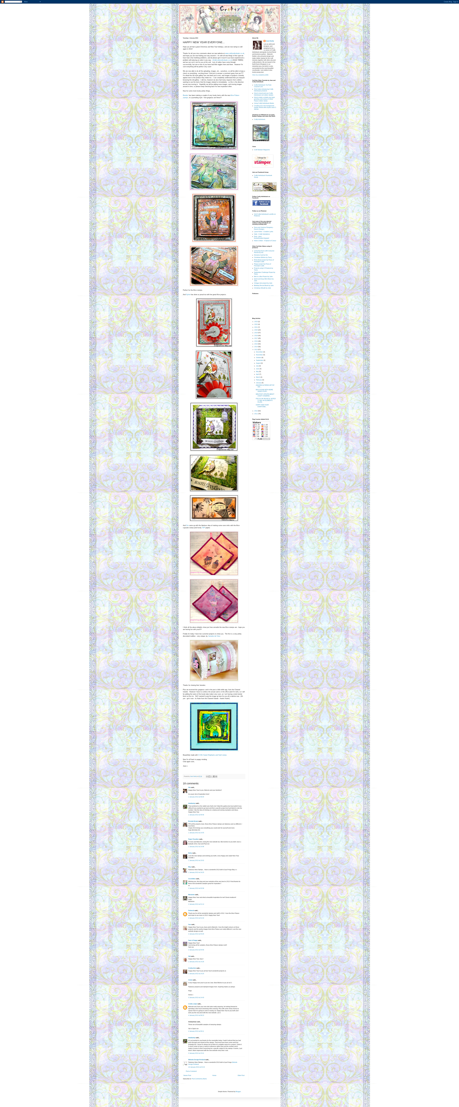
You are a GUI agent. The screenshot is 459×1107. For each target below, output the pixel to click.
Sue (189, 924)
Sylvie (188, 294)
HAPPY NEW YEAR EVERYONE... (262, 405)
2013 (256, 349)
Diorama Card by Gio (261, 255)
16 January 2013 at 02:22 (196, 1067)
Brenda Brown (193, 821)
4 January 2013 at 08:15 (196, 1015)
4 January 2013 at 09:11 (196, 1031)
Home (214, 1075)
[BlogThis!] (209, 776)
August (258, 363)
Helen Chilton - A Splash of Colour (265, 241)
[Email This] (207, 776)
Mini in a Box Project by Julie (263, 276)
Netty (190, 853)
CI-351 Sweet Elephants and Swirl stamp (212, 755)
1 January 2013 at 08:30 (196, 797)
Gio (187, 525)
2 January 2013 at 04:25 (196, 934)
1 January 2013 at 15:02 (196, 860)
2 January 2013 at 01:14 (196, 904)
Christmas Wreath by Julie (262, 288)
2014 (256, 347)
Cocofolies (192, 879)
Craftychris (192, 968)
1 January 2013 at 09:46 (196, 815)
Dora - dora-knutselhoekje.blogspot (261, 237)
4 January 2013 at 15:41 (196, 1053)
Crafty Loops (192, 1004)
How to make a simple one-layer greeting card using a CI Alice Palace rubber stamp (264, 99)
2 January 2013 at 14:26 (196, 962)
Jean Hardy (270, 41)
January (259, 383)
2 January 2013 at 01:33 (196, 918)
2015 (256, 344)
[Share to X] (211, 776)
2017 (256, 338)
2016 (256, 341)
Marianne (191, 894)
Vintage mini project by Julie (263, 283)
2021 (256, 327)
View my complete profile (260, 75)
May (189, 867)
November (259, 355)
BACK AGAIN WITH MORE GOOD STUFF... (264, 390)
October (259, 357)
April (257, 374)
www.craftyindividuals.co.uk (234, 53)
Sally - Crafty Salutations (262, 234)
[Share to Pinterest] (216, 776)
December (259, 352)
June (258, 369)
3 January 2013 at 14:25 (196, 973)
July (257, 366)
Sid (189, 956)
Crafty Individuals (259, 119)
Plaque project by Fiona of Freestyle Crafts (262, 265)
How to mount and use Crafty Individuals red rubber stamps (263, 94)
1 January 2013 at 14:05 (196, 833)
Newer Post (187, 1075)
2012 (256, 411)
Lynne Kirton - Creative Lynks (263, 231)
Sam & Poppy (192, 940)
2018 (256, 335)
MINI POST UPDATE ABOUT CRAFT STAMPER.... (265, 395)
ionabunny (191, 803)
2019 (256, 333)
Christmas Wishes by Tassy (263, 257)
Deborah (191, 910)
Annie (190, 980)
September (260, 360)
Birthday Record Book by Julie (264, 285)
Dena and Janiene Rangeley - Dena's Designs (264, 228)
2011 (256, 414)
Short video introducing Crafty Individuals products (263, 90)
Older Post (241, 1075)
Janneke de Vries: (214, 636)
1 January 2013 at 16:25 (196, 872)
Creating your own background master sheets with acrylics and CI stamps (265, 107)
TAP (203, 528)
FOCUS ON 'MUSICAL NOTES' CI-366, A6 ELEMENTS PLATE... (266, 400)
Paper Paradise (193, 839)
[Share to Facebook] (214, 776)
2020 (256, 330)
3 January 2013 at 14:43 (196, 997)
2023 (256, 321)
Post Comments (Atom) (199, 1079)
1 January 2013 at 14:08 (196, 846)
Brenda (185, 95)
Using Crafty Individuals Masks (264, 103)
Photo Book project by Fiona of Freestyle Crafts (264, 260)
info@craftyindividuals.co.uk (222, 60)
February (259, 380)
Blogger (238, 1091)
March (258, 377)
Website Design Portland (196, 1060)
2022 (256, 324)
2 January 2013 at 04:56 (196, 950)
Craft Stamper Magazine (262, 150)
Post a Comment (191, 1071)
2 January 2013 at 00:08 (196, 888)
